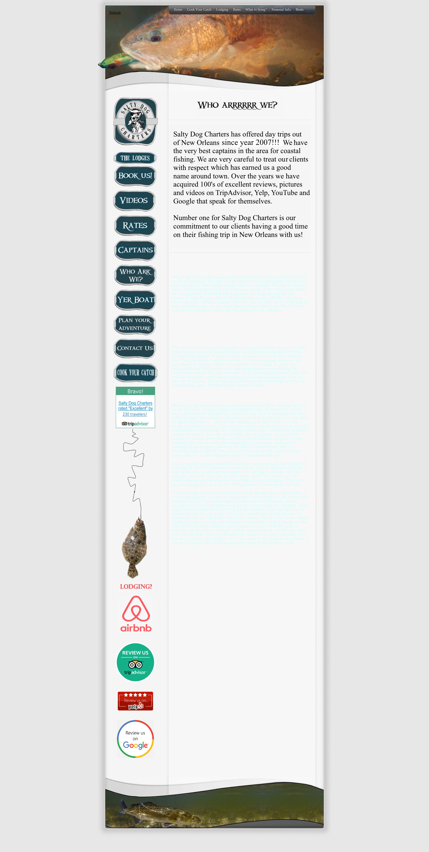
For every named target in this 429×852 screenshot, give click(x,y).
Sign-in (115, 12)
